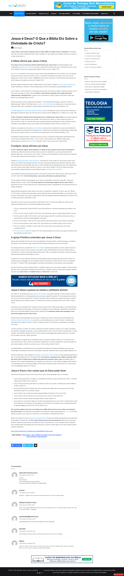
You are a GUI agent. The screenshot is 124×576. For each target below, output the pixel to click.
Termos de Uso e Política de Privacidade (95, 572)
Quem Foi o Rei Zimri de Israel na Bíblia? (96, 81)
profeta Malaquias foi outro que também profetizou (27, 110)
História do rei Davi (90, 61)
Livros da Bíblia (76, 13)
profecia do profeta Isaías (27, 67)
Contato (82, 572)
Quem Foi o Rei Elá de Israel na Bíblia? (95, 84)
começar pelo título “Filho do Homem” (28, 160)
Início (11, 13)
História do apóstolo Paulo (92, 53)
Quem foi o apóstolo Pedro (93, 58)
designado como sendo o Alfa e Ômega (46, 355)
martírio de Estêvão (38, 247)
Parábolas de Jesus (44, 13)
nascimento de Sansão (40, 294)
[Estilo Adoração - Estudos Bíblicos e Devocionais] (17, 5)
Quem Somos (56, 572)
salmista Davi (16, 73)
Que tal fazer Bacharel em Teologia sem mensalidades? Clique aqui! (32, 431)
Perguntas (54, 13)
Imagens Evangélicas (73, 572)
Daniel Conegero (18, 47)
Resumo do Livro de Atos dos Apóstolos (96, 89)
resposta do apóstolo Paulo (37, 418)
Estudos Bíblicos (19, 13)
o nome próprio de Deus (66, 84)
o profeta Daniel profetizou (54, 169)
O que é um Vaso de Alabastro (94, 67)
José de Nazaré (37, 128)
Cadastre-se (64, 572)
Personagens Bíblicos (64, 13)
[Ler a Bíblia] (62, 559)
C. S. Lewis (69, 411)
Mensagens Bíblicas (31, 13)
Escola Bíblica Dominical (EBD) (90, 13)
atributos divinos (16, 320)
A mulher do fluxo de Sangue (93, 56)
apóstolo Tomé (30, 141)
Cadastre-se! (104, 13)
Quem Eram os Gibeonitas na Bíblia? (95, 86)
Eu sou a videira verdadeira (23, 231)
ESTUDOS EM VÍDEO (119, 574)
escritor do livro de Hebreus (46, 104)
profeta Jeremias (28, 320)
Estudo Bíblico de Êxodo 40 (92, 92)
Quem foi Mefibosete (91, 64)
